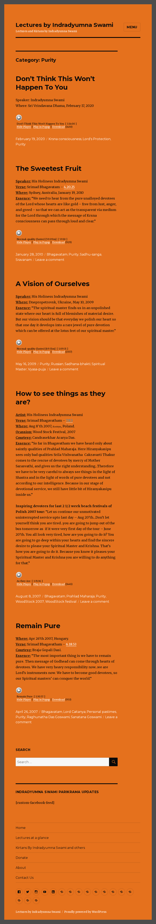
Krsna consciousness (65, 139)
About (21, 868)
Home (21, 828)
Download (58, 126)
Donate (22, 858)
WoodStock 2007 (30, 602)
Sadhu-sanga (90, 254)
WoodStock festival (61, 602)
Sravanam (24, 260)
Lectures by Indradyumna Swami (64, 24)
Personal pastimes (101, 712)
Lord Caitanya (74, 712)
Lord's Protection (96, 139)
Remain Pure (38, 626)
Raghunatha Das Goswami (48, 717)
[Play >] (19, 117)
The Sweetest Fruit (48, 168)
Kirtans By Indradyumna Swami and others (50, 848)
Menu (132, 27)
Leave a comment (49, 260)
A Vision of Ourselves (53, 284)
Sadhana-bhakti (77, 364)
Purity (21, 144)
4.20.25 (69, 187)
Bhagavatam (57, 254)
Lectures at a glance (32, 838)
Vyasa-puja (37, 369)
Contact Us (25, 878)
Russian (57, 364)
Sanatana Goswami (86, 717)
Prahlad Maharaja (80, 596)
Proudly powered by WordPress (85, 912)
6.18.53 (71, 644)
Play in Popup (41, 126)
